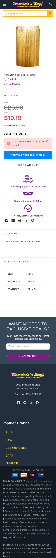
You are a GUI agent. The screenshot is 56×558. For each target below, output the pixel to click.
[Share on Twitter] (26, 220)
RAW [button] (9, 440)
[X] (31, 402)
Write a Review (12, 83)
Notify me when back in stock (28, 155)
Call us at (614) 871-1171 (28, 394)
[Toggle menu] (4, 4)
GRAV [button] (9, 455)
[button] (28, 165)
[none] (28, 45)
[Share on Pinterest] (32, 220)
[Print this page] (19, 220)
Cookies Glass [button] (16, 448)
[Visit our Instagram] (38, 402)
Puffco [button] (11, 432)
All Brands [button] (12, 463)
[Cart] (51, 4)
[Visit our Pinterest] (25, 402)
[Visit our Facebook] (18, 402)
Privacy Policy (11, 548)
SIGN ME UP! (28, 356)
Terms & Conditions (40, 548)
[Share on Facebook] (6, 220)
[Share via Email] (13, 220)
